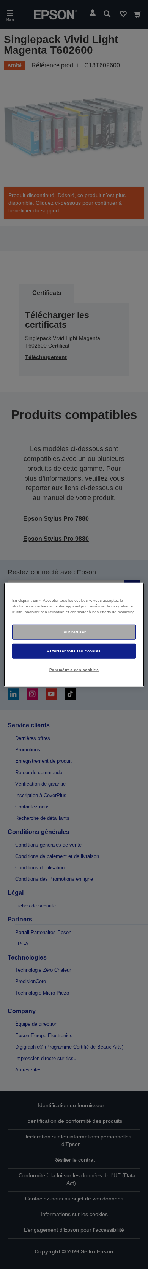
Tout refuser (74, 632)
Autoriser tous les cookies (74, 651)
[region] (74, 635)
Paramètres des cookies (74, 669)
